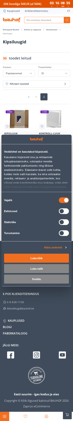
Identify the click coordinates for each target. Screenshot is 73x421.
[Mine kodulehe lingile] (12, 20)
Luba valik (36, 268)
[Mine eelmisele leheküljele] (28, 96)
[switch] (64, 211)
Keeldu (36, 278)
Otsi (67, 20)
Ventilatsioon (52, 29)
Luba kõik (36, 258)
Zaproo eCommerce (36, 406)
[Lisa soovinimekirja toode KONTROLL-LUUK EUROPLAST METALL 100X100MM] (42, 126)
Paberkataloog (15, 333)
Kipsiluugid (7, 33)
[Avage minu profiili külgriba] (46, 416)
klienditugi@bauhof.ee (20, 308)
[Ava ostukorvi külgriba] (67, 414)
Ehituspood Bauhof (11, 29)
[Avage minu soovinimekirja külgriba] (25, 416)
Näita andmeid (53, 247)
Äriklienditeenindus (36, 11)
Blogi (7, 327)
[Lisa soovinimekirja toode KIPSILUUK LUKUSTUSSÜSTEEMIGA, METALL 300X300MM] (7, 126)
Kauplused (13, 11)
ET (68, 11)
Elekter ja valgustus (33, 29)
